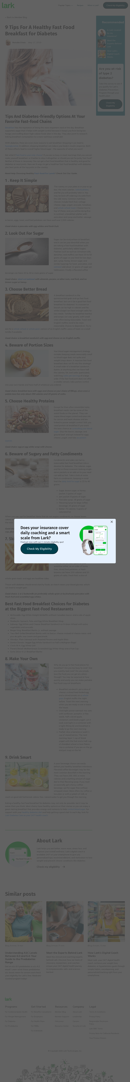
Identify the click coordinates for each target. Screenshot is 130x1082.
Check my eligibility (39, 548)
